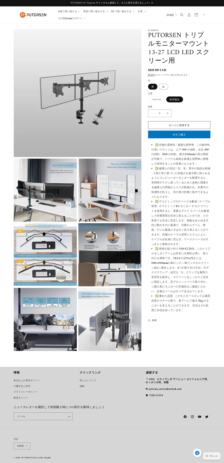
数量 (150, 106)
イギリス (158, 100)
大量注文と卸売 (22, 386)
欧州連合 (175, 99)
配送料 (151, 75)
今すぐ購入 (179, 134)
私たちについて (88, 380)
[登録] (68, 416)
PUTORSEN (26, 457)
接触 (82, 386)
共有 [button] (154, 320)
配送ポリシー (21, 397)
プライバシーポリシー (26, 391)
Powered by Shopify (42, 457)
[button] (68, 11)
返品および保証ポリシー (27, 380)
